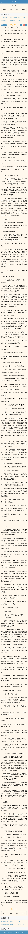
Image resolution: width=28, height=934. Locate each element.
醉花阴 (11, 921)
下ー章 (23, 9)
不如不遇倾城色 (5, 924)
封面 (17, 9)
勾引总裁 (20, 20)
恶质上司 (3, 20)
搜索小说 (17, 932)
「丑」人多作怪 (13, 18)
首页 (5, 932)
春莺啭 (11, 924)
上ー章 (4, 9)
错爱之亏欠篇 (21, 18)
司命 (19, 921)
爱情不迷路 (4, 18)
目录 (11, 9)
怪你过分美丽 (4, 921)
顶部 (23, 932)
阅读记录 (10, 932)
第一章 (14, 2)
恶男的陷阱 (12, 20)
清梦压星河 (21, 924)
